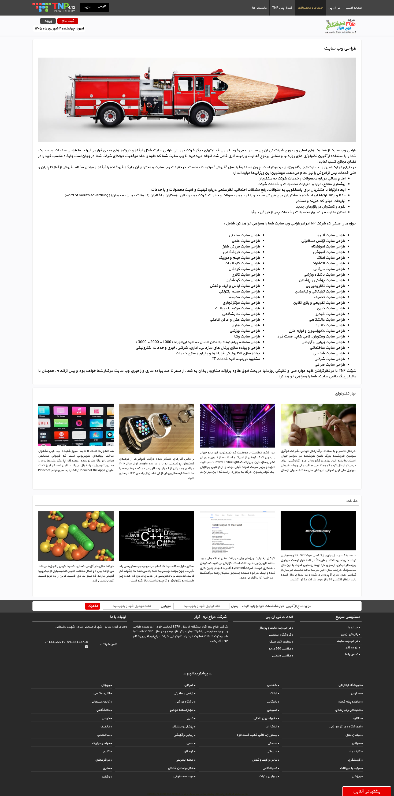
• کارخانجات (355, 751)
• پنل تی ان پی (350, 634)
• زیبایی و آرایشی (184, 735)
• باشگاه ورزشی (185, 701)
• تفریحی (273, 710)
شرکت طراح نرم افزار (210, 617)
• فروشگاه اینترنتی (281, 634)
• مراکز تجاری (103, 759)
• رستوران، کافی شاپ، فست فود (257, 735)
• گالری (107, 751)
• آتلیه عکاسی (102, 693)
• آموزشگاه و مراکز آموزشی (346, 726)
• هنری (107, 768)
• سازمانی (272, 751)
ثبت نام (67, 21)
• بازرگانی (273, 701)
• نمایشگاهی (270, 768)
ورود (48, 21)
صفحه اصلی (354, 7)
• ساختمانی (104, 735)
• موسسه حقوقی (184, 776)
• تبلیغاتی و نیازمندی (349, 710)
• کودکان (189, 751)
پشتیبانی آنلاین (366, 791)
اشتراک (92, 606)
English (87, 7)
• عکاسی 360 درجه (280, 648)
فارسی (102, 6)
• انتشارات (272, 726)
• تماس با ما (352, 654)
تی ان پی (334, 7)
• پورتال (106, 685)
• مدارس (357, 693)
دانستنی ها (259, 7)
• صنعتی (273, 743)
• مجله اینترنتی (185, 759)
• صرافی (357, 743)
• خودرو (107, 718)
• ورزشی (357, 776)
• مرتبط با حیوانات (351, 768)
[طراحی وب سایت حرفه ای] (53, 7)
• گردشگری (355, 759)
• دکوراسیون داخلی (266, 718)
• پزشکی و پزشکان (183, 726)
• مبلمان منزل (354, 735)
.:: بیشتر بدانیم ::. (197, 673)
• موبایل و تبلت (269, 776)
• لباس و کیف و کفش (265, 759)
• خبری (191, 718)
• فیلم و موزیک (102, 743)
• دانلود (357, 718)
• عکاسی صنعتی (282, 655)
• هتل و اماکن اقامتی (181, 768)
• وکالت (107, 776)
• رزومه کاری (352, 647)
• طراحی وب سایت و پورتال (275, 627)
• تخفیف (106, 726)
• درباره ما (354, 627)
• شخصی (273, 685)
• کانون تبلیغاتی (101, 701)
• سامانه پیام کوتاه (350, 701)
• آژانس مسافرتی (184, 693)
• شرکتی (189, 685)
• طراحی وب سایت (348, 641)
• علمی (190, 743)
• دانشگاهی (104, 710)
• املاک (274, 693)
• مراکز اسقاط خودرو (182, 710)
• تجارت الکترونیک (281, 641)
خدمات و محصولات (310, 7)
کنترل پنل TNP (282, 7)
